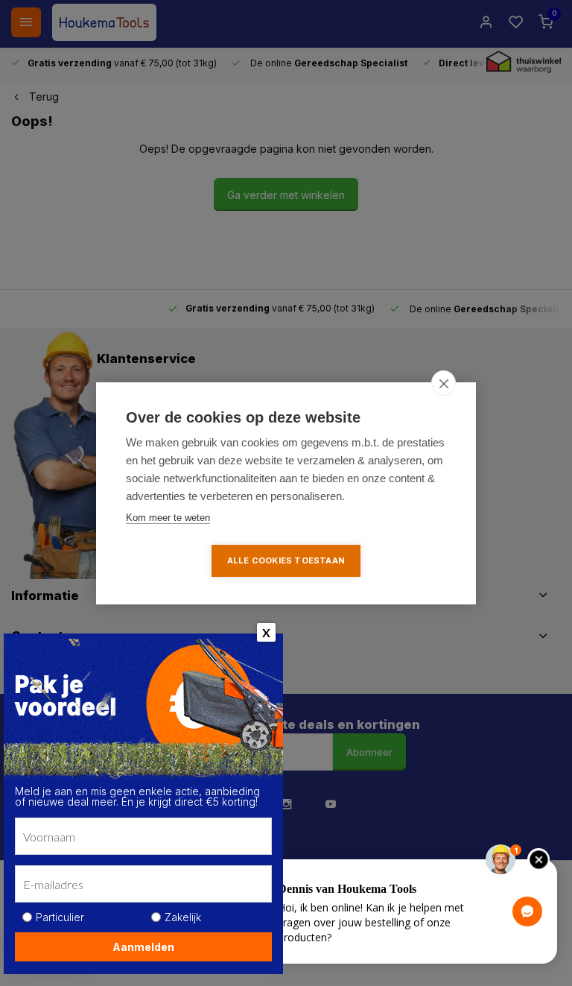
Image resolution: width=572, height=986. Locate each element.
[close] (443, 383)
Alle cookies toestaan (286, 560)
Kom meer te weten (168, 517)
